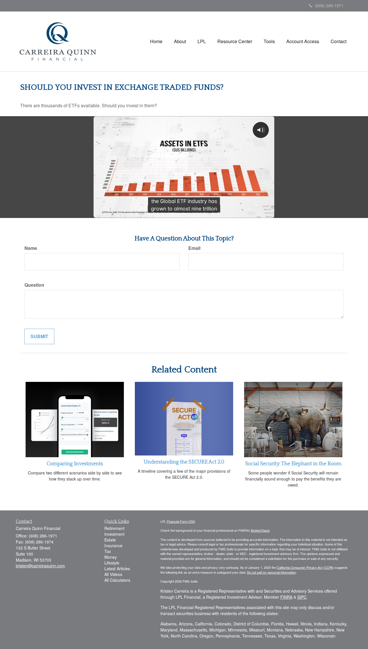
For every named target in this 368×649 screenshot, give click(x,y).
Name (30, 248)
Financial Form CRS (181, 521)
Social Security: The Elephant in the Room (293, 464)
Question (34, 285)
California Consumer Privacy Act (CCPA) (305, 567)
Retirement (114, 528)
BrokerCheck (260, 530)
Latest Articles (117, 568)
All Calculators (117, 580)
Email (194, 248)
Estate (110, 540)
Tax (107, 551)
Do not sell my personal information (271, 572)
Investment (114, 534)
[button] (180, 41)
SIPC (301, 597)
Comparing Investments (75, 464)
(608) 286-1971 (329, 5)
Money (110, 557)
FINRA (286, 597)
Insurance (113, 545)
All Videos (113, 574)
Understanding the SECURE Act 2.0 (184, 462)
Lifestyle (111, 563)
